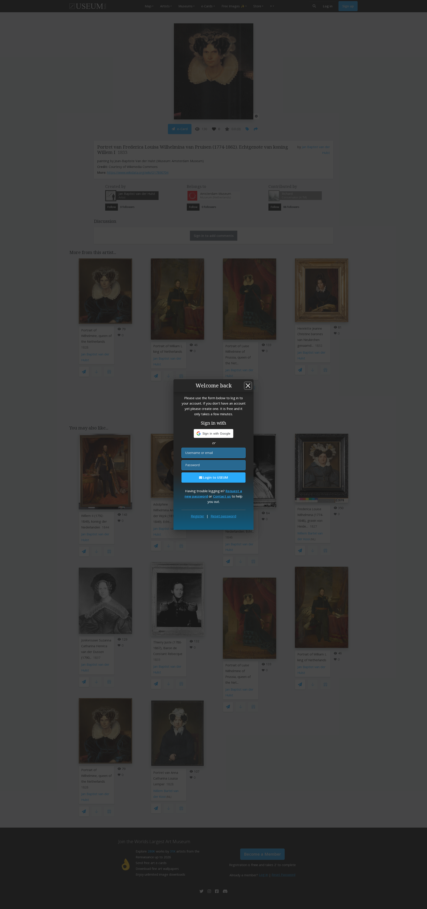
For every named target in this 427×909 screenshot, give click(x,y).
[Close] (248, 385)
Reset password (223, 516)
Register (197, 516)
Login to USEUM (215, 477)
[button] (214, 433)
